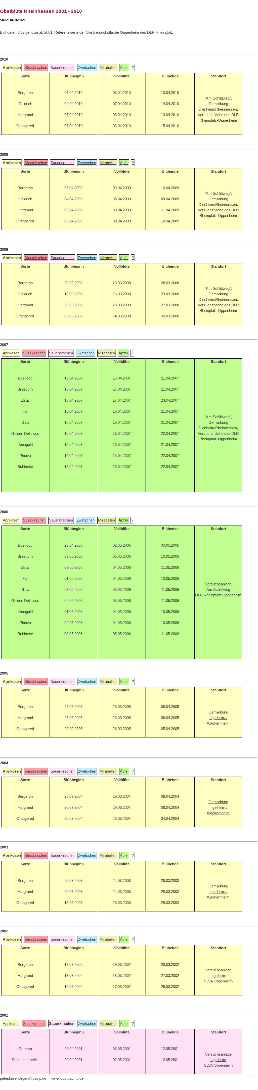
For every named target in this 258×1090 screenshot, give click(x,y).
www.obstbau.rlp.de (67, 1078)
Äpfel (124, 68)
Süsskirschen (35, 68)
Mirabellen (108, 68)
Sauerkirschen (62, 68)
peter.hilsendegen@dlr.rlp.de (23, 1078)
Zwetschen (87, 68)
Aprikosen (11, 353)
